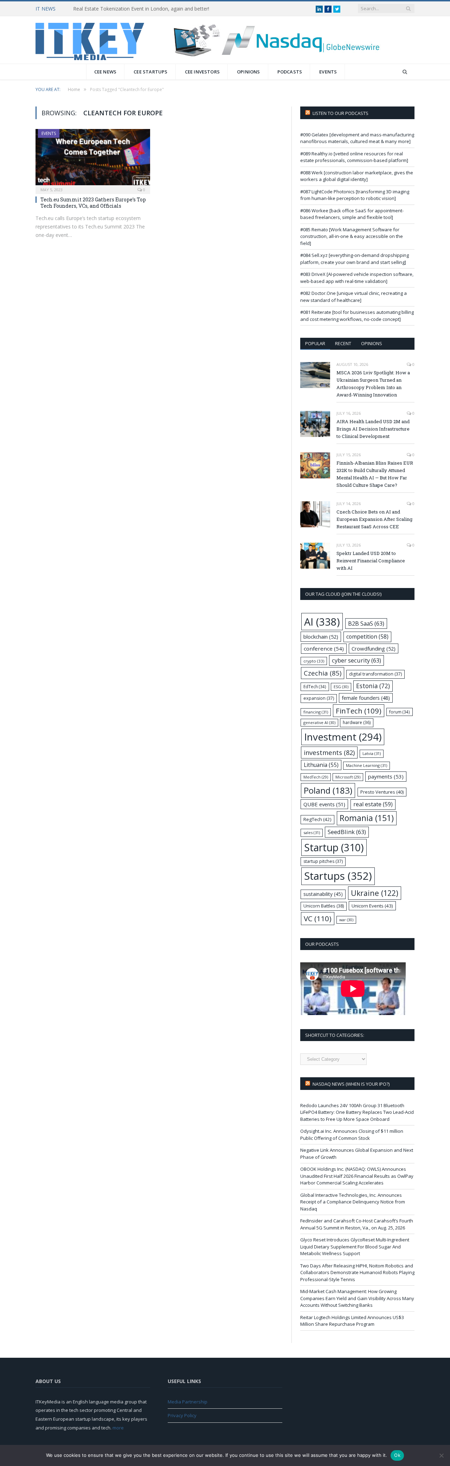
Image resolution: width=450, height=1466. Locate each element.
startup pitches (323, 861)
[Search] (404, 72)
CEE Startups (150, 72)
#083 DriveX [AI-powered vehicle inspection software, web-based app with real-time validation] (356, 277)
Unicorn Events (372, 906)
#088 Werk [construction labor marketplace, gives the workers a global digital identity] (356, 176)
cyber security (356, 660)
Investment (342, 736)
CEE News (105, 72)
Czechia (322, 673)
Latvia (371, 753)
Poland (328, 790)
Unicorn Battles (323, 906)
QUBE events (324, 804)
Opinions (248, 72)
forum (399, 712)
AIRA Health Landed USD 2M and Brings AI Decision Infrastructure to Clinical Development (373, 428)
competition (367, 636)
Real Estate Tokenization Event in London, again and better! (141, 9)
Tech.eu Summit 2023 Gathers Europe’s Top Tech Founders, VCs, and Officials (93, 202)
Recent (343, 343)
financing (315, 712)
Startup (334, 847)
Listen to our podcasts (340, 113)
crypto (313, 661)
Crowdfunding (374, 648)
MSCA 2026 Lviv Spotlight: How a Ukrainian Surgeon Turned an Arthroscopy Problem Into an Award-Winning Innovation (373, 383)
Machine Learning (366, 765)
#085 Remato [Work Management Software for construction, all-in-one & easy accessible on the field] (351, 236)
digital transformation (375, 674)
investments (329, 752)
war (346, 919)
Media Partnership (187, 1402)
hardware (357, 722)
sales (311, 832)
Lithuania (321, 765)
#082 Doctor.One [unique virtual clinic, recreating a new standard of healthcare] (353, 296)
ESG (341, 686)
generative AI (319, 722)
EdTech (314, 686)
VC (318, 918)
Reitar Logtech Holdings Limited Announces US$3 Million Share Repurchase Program (352, 1321)
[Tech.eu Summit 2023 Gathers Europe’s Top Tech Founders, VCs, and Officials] (93, 159)
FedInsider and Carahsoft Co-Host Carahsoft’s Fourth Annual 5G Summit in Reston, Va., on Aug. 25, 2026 (356, 1224)
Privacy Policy (182, 1415)
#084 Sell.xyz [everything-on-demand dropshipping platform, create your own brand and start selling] (354, 258)
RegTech (317, 819)
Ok (397, 1455)
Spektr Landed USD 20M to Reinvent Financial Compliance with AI (370, 560)
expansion (318, 698)
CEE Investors (202, 72)
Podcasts (289, 72)
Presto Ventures (382, 792)
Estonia (373, 686)
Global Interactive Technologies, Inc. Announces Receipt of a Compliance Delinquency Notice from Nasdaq (352, 1202)
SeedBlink (347, 832)
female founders (366, 698)
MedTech (315, 777)
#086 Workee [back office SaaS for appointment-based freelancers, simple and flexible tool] (352, 214)
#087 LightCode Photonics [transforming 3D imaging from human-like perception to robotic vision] (354, 195)
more (118, 1428)
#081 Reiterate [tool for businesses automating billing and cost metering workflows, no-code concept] (357, 315)
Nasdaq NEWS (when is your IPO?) (351, 1084)
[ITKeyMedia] (90, 40)
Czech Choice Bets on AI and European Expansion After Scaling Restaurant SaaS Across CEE (374, 519)
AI (322, 621)
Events (328, 72)
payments (386, 776)
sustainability (323, 894)
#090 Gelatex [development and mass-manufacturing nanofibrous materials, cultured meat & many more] (357, 138)
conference (324, 648)
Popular (315, 343)
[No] (441, 1455)
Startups (338, 876)
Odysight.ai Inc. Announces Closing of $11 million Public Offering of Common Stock (351, 1134)
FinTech (358, 711)
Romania (367, 818)
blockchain (320, 636)
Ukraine (374, 893)
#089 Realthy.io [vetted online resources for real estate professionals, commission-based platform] (354, 157)
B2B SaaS (366, 623)
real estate (373, 804)
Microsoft (347, 777)
